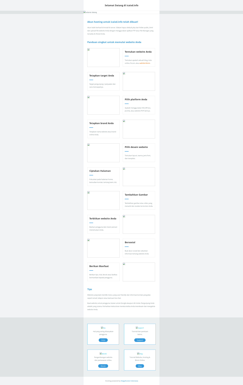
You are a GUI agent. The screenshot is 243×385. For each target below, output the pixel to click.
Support (140, 340)
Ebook (103, 366)
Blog (139, 366)
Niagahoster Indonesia (129, 381)
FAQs (103, 340)
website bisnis (144, 63)
